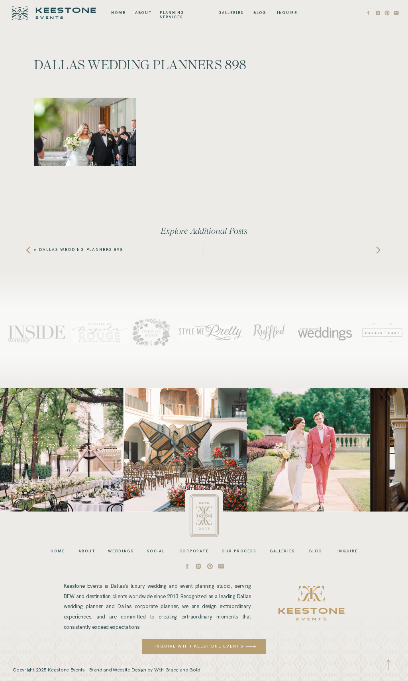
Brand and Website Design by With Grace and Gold (144, 670)
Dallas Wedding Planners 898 (81, 249)
